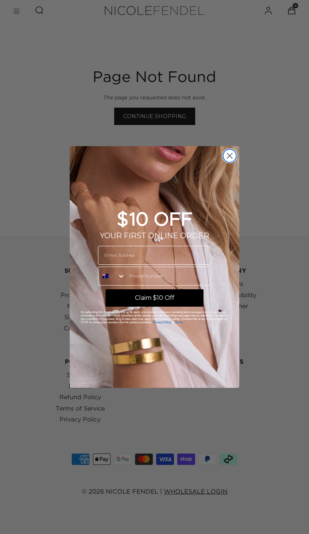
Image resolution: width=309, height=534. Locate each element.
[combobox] (111, 276)
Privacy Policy (162, 322)
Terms (179, 322)
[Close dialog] (229, 155)
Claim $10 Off (154, 297)
